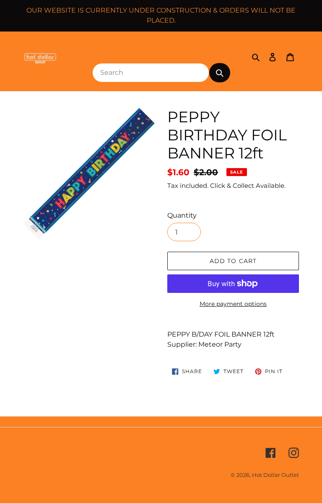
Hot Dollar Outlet (275, 474)
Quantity (182, 215)
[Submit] (219, 72)
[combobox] (150, 72)
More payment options (233, 304)
